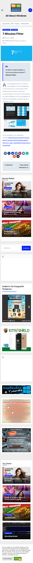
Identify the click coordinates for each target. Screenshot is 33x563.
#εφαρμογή (18, 41)
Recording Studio (11, 536)
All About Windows (16, 15)
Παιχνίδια (14, 29)
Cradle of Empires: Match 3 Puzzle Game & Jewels (14, 211)
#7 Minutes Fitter (9, 41)
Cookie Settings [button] (7, 558)
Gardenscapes (9, 232)
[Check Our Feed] (20, 559)
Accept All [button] (17, 558)
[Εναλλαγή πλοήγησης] (2, 10)
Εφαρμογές (6, 29)
